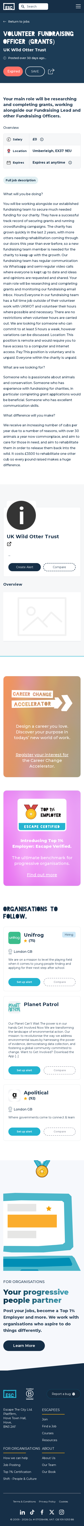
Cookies (63, 1501)
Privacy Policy (47, 1501)
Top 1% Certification (17, 1472)
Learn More (24, 1345)
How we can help (15, 1458)
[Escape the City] (9, 6)
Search (32, 6)
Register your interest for (42, 754)
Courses (47, 1433)
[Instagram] (61, 1512)
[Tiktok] (32, 1512)
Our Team (49, 1465)
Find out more (42, 874)
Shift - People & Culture (20, 1479)
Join (45, 1419)
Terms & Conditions (24, 1501)
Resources (49, 1440)
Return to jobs (19, 21)
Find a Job (49, 1426)
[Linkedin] (22, 1512)
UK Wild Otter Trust (33, 536)
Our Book (49, 1472)
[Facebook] (42, 1512)
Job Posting (11, 1465)
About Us (48, 1458)
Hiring (69, 934)
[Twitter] (51, 1512)
